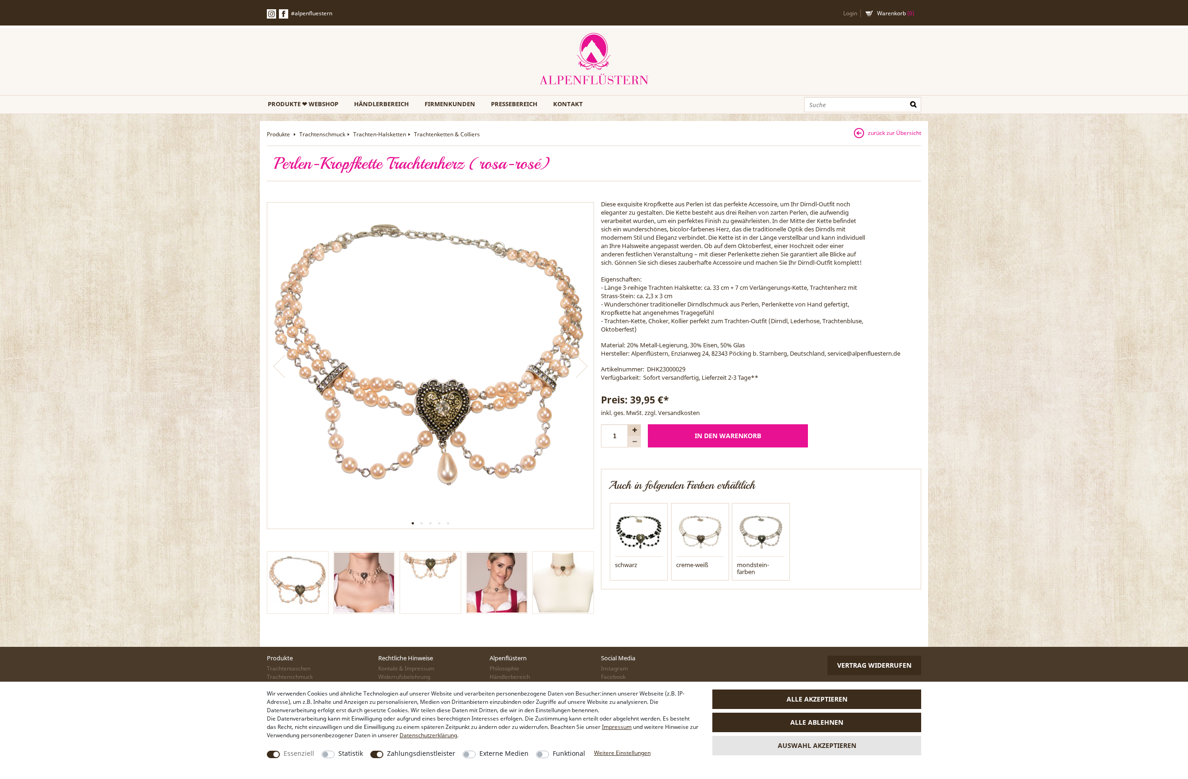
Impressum (617, 727)
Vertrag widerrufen (874, 665)
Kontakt (568, 104)
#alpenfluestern (311, 13)
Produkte (279, 134)
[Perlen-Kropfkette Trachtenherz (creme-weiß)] (700, 531)
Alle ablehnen (816, 722)
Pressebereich (514, 104)
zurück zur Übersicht (894, 133)
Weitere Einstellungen (622, 753)
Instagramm (271, 14)
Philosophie (504, 668)
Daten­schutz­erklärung (428, 735)
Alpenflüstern (594, 59)
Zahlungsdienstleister (421, 753)
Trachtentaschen (288, 668)
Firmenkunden (450, 104)
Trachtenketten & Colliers (447, 134)
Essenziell (299, 753)
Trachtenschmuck (322, 134)
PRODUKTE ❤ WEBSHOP (303, 104)
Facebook (283, 14)
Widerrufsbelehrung (404, 677)
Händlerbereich (381, 104)
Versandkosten (679, 413)
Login (850, 13)
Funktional (569, 753)
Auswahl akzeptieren (817, 745)
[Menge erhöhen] (634, 430)
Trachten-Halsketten (379, 134)
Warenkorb (895, 13)
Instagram (614, 668)
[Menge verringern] (634, 441)
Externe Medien (504, 753)
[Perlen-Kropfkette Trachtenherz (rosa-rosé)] (430, 366)
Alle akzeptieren (817, 699)
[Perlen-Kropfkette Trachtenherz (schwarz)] (639, 531)
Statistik (350, 753)
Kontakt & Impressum (406, 668)
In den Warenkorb (728, 435)
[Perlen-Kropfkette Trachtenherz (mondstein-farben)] (761, 531)
